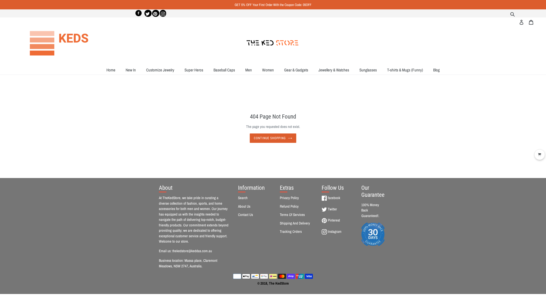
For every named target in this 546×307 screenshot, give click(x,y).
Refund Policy (289, 206)
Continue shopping (270, 138)
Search (243, 197)
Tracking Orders (291, 231)
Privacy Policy (289, 197)
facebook (334, 197)
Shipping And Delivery (295, 223)
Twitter (332, 209)
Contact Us (245, 214)
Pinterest (334, 220)
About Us (244, 206)
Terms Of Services (292, 214)
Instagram (334, 231)
